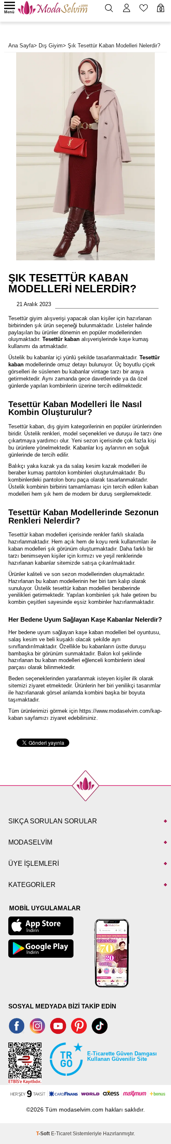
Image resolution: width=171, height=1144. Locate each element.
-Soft (43, 1134)
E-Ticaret (61, 1134)
